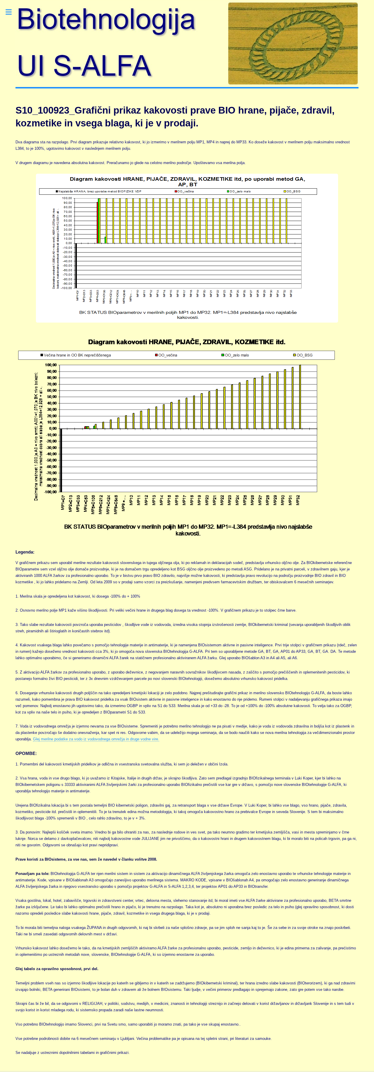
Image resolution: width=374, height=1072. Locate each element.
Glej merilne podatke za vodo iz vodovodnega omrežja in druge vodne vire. (96, 739)
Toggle (11, 12)
